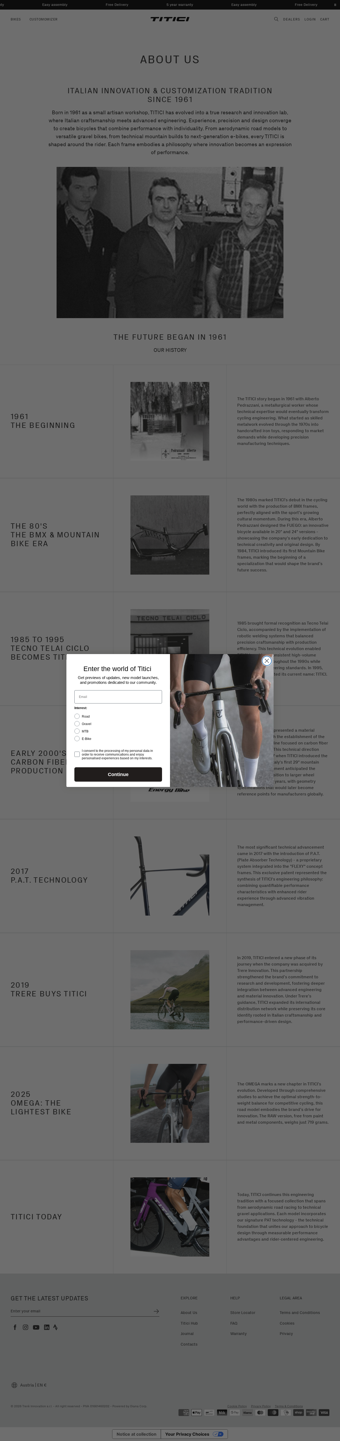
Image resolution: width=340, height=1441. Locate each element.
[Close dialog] (266, 660)
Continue (118, 774)
